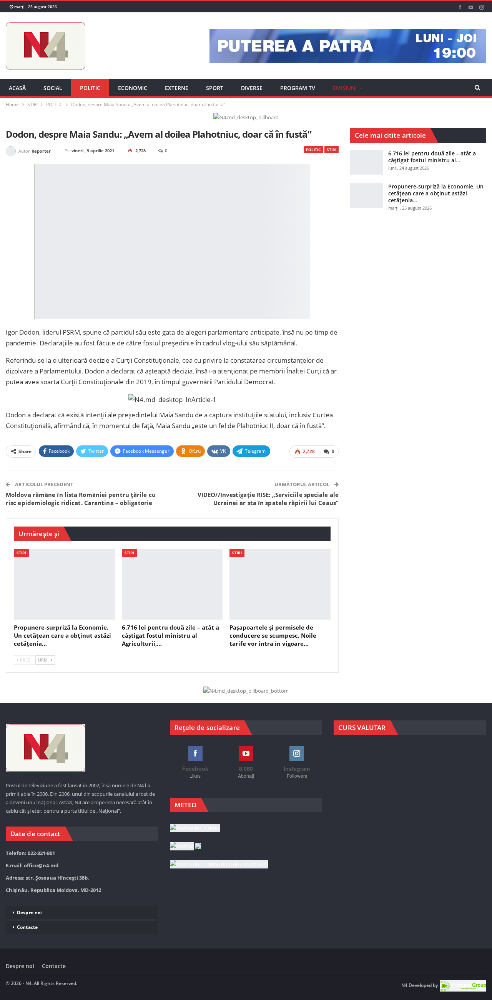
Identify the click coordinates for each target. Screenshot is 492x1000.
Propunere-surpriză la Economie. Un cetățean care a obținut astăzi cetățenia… (436, 193)
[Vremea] (185, 846)
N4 (404, 985)
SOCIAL (52, 88)
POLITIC (90, 88)
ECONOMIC (132, 88)
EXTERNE (176, 88)
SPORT (214, 88)
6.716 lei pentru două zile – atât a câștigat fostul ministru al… (432, 157)
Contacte (27, 927)
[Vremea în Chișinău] (195, 828)
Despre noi (29, 912)
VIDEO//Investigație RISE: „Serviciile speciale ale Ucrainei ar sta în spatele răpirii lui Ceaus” (268, 499)
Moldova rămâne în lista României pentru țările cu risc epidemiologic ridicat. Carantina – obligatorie (81, 499)
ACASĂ (17, 88)
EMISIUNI (345, 88)
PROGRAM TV (297, 88)
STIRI (331, 149)
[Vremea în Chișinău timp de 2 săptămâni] (219, 864)
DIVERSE (252, 88)
